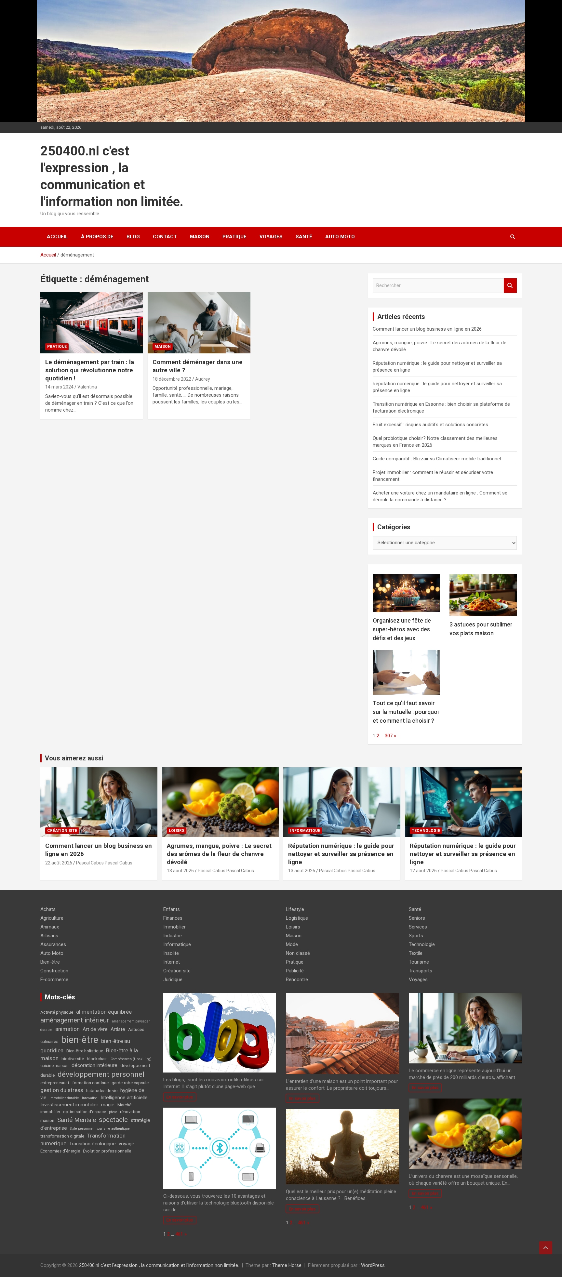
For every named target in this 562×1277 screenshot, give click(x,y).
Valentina (87, 386)
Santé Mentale (76, 1120)
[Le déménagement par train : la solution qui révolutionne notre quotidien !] (91, 323)
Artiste (118, 1029)
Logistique (297, 918)
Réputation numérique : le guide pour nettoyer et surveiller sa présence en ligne (341, 853)
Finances (172, 918)
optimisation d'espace (84, 1111)
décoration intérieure (94, 1065)
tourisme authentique (113, 1128)
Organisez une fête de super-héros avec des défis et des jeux (402, 629)
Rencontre (297, 979)
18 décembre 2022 (172, 379)
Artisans (49, 936)
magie (107, 1105)
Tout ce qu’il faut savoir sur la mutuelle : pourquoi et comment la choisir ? (406, 712)
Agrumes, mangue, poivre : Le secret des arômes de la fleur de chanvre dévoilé (219, 853)
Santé (304, 237)
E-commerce (54, 979)
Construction (54, 971)
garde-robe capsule (130, 1082)
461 (179, 1234)
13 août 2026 (180, 870)
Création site (62, 830)
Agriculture (51, 918)
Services (418, 927)
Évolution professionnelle (107, 1151)
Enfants (171, 909)
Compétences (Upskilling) (131, 1059)
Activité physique (56, 1012)
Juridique (172, 979)
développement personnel (101, 1074)
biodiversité (72, 1058)
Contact (165, 237)
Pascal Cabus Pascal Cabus (104, 862)
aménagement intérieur (74, 1020)
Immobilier (174, 927)
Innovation (90, 1098)
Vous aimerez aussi (74, 758)
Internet (171, 962)
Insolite (171, 953)
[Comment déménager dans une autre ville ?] (199, 323)
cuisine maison (54, 1065)
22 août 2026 (58, 862)
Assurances (53, 944)
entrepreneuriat (54, 1082)
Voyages (271, 237)
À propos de (97, 237)
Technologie (426, 830)
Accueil (57, 237)
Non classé (298, 953)
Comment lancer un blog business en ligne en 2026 (427, 329)
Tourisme (419, 962)
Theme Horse (286, 1265)
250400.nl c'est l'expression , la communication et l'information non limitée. (159, 1265)
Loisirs (176, 830)
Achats (48, 909)
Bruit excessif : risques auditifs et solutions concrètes (430, 425)
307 (389, 736)
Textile (415, 953)
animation (67, 1029)
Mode (292, 944)
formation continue (90, 1082)
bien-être (79, 1039)
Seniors (417, 918)
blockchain (97, 1058)
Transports (420, 971)
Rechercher (510, 285)
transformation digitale (62, 1136)
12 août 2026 (423, 870)
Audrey (202, 379)
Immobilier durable (64, 1098)
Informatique (305, 830)
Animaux (49, 927)
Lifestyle (295, 909)
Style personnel (82, 1128)
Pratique (234, 237)
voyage (126, 1144)
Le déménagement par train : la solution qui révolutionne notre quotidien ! (89, 370)
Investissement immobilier (69, 1105)
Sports (416, 936)
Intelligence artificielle (124, 1097)
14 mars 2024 (59, 386)
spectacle (113, 1120)
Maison (199, 237)
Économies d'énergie (60, 1151)
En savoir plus (180, 1096)
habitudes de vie (101, 1090)
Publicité (295, 971)
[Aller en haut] (545, 1247)
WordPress (373, 1265)
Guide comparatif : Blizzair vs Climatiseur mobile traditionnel (437, 459)
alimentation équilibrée (104, 1011)
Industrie (172, 936)
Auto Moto (340, 237)
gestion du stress (61, 1090)
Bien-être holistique (84, 1050)
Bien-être (50, 962)
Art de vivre (95, 1029)
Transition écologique (92, 1144)
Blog (133, 237)
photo (113, 1112)
